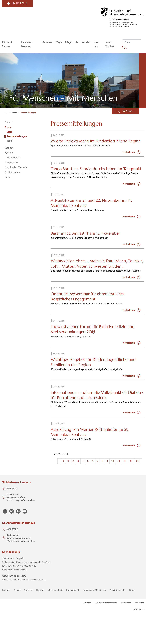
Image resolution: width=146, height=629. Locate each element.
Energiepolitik (72, 590)
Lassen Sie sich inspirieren (32, 579)
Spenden (28, 590)
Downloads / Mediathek (94, 590)
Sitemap (87, 603)
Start (6, 112)
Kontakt (6, 590)
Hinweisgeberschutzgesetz (106, 603)
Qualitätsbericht (117, 590)
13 (131, 461)
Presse (14, 112)
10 (112, 461)
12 (125, 461)
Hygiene (40, 590)
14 (137, 461)
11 (118, 461)
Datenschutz (125, 603)
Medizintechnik (55, 590)
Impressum (139, 603)
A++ (141, 609)
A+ (137, 609)
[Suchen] (124, 47)
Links (131, 590)
